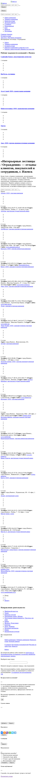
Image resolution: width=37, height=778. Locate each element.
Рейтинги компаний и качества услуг (17, 47)
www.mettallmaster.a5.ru (8, 592)
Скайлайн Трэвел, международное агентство (16, 57)
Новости (14, 646)
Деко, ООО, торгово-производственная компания (17, 286)
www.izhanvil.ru (26, 397)
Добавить (4, 723)
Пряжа (7, 630)
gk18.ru (30, 379)
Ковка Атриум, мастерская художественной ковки (17, 458)
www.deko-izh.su (6, 304)
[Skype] (12, 733)
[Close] (1, 707)
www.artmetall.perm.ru (13, 247)
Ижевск (4, 7)
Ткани (7, 613)
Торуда (3, 126)
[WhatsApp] (10, 733)
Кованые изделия (10, 614)
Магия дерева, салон (7, 514)
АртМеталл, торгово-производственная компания (17, 229)
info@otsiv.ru (30, 652)
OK (2, 674)
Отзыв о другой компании (11, 759)
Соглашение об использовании (21, 672)
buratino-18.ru (5, 569)
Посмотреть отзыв (7, 776)
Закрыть (11, 723)
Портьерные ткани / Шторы (14, 616)
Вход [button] (2, 9)
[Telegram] (15, 733)
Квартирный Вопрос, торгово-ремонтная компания (17, 438)
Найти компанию (10, 640)
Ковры (7, 621)
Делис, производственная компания (12, 306)
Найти (7, 42)
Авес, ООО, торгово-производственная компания (18, 143)
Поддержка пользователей (20, 644)
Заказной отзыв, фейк (10, 757)
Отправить (5, 762)
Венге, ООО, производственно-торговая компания (17, 267)
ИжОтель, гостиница (8, 74)
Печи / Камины (10, 626)
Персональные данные (10, 755)
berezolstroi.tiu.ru (24, 265)
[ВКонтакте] (2, 733)
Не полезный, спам (9, 761)
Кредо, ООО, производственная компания (14, 478)
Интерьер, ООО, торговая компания (12, 399)
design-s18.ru (27, 415)
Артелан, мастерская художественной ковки (15, 211)
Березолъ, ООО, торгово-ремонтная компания (16, 249)
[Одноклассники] (4, 733)
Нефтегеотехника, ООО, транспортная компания (17, 108)
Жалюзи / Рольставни (11, 623)
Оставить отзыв (10, 46)
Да (2, 699)
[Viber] (7, 733)
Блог (9, 646)
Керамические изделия (12, 631)
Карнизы (7, 625)
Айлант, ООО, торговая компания (12, 193)
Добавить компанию (11, 44)
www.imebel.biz (6, 437)
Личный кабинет (14, 641)
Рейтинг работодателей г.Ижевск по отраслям (19, 49)
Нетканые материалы (11, 628)
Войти (7, 649)
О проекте (8, 644)
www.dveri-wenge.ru (23, 284)
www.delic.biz (5, 324)
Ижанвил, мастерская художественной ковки (15, 381)
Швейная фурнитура (11, 611)
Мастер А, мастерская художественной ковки (15, 531)
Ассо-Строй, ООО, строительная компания (15, 91)
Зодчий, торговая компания (10, 343)
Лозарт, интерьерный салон (10, 496)
